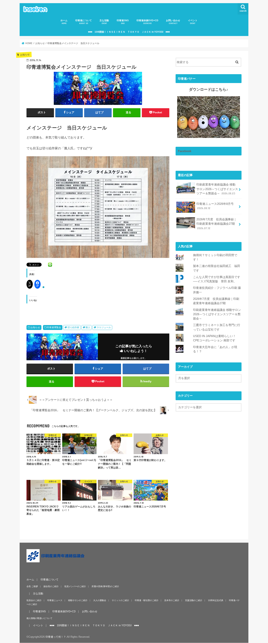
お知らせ (35, 327)
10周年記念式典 (215, 600)
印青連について (83, 21)
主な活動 (104, 21)
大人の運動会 (99, 600)
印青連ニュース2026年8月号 (215, 206)
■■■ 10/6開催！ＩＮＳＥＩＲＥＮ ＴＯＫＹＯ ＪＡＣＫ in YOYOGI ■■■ (129, 31)
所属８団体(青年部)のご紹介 (105, 586)
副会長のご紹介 (51, 586)
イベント (192, 21)
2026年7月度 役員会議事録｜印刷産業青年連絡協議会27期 (216, 224)
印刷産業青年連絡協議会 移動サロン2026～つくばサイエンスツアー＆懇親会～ (217, 189)
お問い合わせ (173, 21)
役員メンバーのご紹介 (75, 586)
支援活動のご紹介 (193, 600)
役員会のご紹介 (34, 600)
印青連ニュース (54, 600)
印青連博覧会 (54, 327)
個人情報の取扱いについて (39, 618)
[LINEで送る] (50, 264)
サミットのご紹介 (120, 600)
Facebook (184, 151)
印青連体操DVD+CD (147, 21)
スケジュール (104, 327)
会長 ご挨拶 (32, 586)
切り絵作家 (73, 327)
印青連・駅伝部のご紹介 (147, 600)
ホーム (63, 21)
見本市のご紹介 (171, 600)
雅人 (88, 327)
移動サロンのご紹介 (78, 600)
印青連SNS (123, 21)
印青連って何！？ (56, 636)
